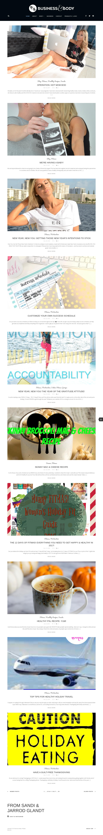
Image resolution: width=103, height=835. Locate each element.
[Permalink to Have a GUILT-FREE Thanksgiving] (51, 739)
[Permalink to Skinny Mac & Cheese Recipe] (51, 433)
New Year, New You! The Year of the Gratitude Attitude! (51, 391)
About (34, 16)
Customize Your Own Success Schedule (51, 316)
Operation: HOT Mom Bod (51, 85)
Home (28, 16)
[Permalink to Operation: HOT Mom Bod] (51, 51)
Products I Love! (71, 16)
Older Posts (88, 791)
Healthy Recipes (54, 81)
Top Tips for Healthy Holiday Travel (51, 697)
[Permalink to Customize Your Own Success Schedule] (51, 282)
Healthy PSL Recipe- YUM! (51, 621)
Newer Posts (14, 791)
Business (50, 16)
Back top (89, 828)
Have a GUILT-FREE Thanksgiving (51, 772)
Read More (51, 98)
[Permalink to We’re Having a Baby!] (51, 129)
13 (48, 791)
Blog (39, 81)
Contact (59, 16)
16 (53, 791)
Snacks (63, 81)
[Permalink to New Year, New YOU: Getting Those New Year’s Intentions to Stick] (51, 205)
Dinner (48, 463)
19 (58, 791)
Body (41, 16)
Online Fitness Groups (59, 387)
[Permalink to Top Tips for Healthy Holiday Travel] (51, 663)
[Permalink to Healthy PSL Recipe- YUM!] (51, 587)
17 (55, 791)
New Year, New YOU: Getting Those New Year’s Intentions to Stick (51, 238)
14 (49, 791)
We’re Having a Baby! (52, 162)
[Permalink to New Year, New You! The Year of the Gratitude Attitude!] (51, 358)
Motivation (54, 234)
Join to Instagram (16, 816)
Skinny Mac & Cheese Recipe (51, 467)
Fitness (44, 81)
